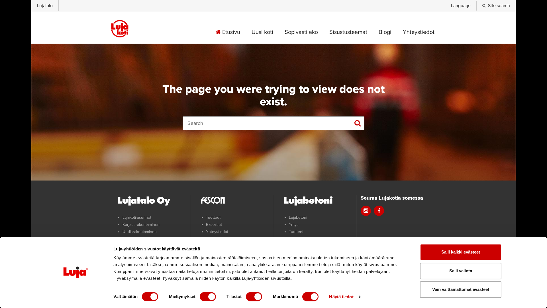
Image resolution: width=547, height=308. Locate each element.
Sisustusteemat (348, 32)
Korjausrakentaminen (141, 224)
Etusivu (230, 32)
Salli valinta (460, 270)
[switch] (208, 296)
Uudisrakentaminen (140, 231)
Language (461, 6)
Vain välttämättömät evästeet (460, 289)
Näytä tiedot (341, 296)
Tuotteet (213, 217)
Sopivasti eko (301, 32)
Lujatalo (45, 6)
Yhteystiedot (418, 32)
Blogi (385, 32)
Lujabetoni (298, 217)
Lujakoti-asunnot (137, 217)
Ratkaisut (214, 224)
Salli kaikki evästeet (460, 252)
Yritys (294, 224)
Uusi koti (262, 32)
